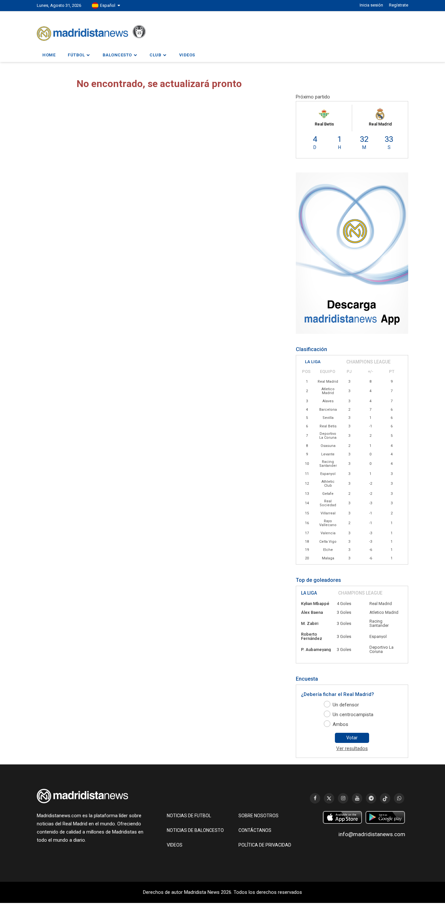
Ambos (340, 724)
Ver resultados (352, 748)
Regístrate (398, 5)
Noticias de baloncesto (195, 830)
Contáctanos (254, 830)
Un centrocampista (353, 714)
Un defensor (346, 705)
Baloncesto (117, 54)
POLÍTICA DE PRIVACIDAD (264, 845)
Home (48, 54)
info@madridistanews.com (371, 834)
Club (155, 54)
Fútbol (76, 54)
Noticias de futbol (189, 815)
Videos (187, 54)
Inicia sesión (371, 5)
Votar (352, 737)
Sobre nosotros (258, 815)
